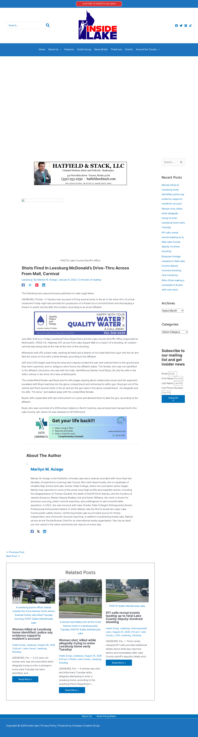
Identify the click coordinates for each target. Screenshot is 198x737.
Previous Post (15, 552)
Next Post (13, 556)
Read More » (25, 679)
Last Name (168, 383)
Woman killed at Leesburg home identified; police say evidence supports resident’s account (32, 633)
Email (165, 373)
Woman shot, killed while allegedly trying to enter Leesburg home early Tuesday (77, 644)
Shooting (16, 652)
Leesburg (27, 279)
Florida (72, 659)
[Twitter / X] (38, 531)
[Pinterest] (36, 285)
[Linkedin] (43, 285)
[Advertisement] (99, 79)
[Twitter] (181, 25)
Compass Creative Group (86, 725)
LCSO (117, 635)
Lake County (29, 648)
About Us (87, 716)
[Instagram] (185, 25)
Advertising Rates (106, 716)
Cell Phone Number (172, 387)
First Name (168, 378)
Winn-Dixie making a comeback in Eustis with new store (173, 285)
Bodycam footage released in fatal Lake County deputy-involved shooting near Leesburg (173, 266)
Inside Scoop (18, 645)
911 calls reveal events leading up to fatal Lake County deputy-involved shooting (124, 617)
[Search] (47, 25)
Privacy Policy (48, 725)
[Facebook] (176, 25)
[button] (99, 3)
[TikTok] (190, 25)
